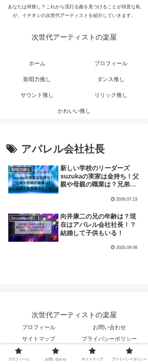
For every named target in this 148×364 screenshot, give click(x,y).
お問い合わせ (109, 327)
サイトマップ (38, 339)
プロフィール (38, 327)
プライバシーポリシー (109, 339)
